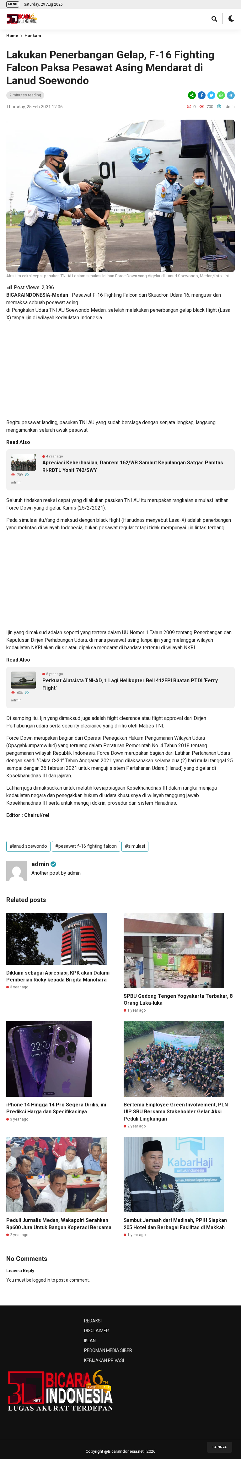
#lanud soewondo (28, 846)
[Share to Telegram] (230, 95)
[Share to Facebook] (201, 95)
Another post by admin (56, 873)
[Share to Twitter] (211, 95)
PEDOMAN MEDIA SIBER (108, 1350)
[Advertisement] (120, 370)
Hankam (32, 35)
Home (12, 35)
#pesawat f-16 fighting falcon (86, 846)
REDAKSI (93, 1320)
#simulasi (135, 846)
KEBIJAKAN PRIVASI (104, 1360)
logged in (41, 1280)
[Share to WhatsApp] (220, 95)
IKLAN (90, 1340)
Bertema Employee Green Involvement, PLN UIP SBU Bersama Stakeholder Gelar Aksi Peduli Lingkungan (176, 1112)
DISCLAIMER (96, 1330)
